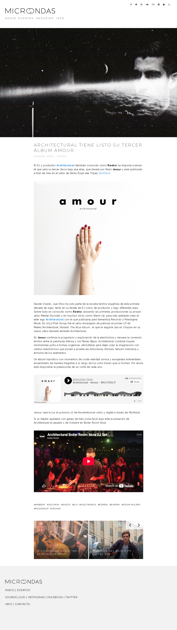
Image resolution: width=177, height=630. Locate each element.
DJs (76, 504)
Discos (66, 504)
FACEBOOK (55, 597)
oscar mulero (131, 504)
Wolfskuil (104, 173)
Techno (56, 508)
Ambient (40, 504)
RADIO (10, 18)
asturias (54, 504)
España (103, 504)
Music (50, 156)
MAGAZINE (45, 18)
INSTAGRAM (36, 597)
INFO (60, 18)
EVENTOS (26, 18)
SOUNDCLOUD (15, 597)
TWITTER (71, 597)
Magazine (39, 156)
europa (115, 504)
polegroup (41, 508)
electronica (88, 504)
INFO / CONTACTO (17, 604)
